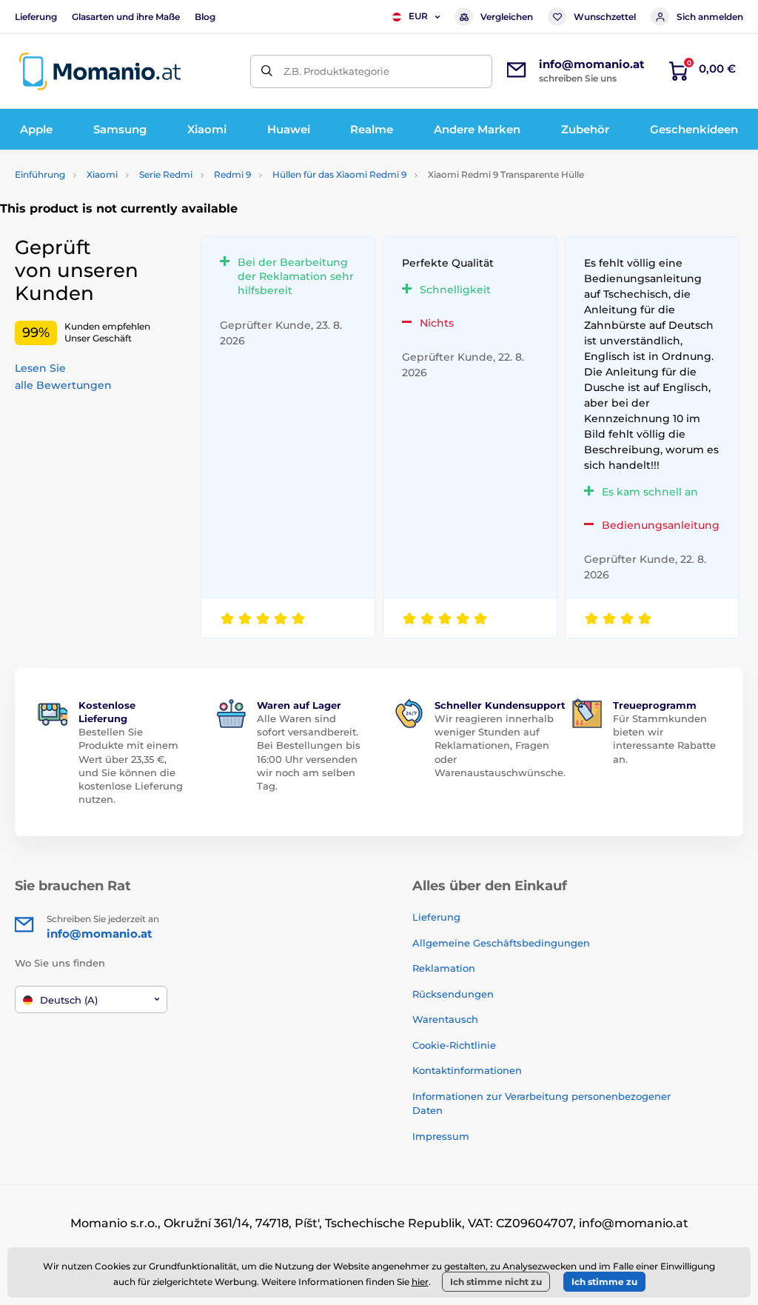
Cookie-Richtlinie (454, 1045)
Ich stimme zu (604, 1281)
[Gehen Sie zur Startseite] (100, 71)
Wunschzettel (605, 16)
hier (420, 1281)
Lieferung (36, 16)
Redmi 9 (232, 174)
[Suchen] (267, 71)
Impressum (440, 1136)
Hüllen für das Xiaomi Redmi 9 (339, 174)
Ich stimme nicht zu (496, 1281)
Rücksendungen (453, 994)
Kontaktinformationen (467, 1070)
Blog (205, 16)
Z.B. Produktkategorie (336, 71)
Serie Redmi (165, 174)
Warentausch (445, 1019)
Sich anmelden (710, 16)
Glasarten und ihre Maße (126, 16)
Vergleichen (506, 16)
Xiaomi (102, 174)
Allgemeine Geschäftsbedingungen (501, 943)
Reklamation (443, 968)
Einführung (40, 174)
